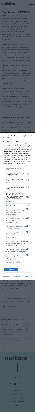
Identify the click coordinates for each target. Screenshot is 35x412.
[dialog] (17, 206)
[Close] (31, 136)
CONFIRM (10, 269)
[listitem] (17, 169)
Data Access (17, 276)
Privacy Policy (28, 276)
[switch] (27, 174)
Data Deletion (7, 276)
